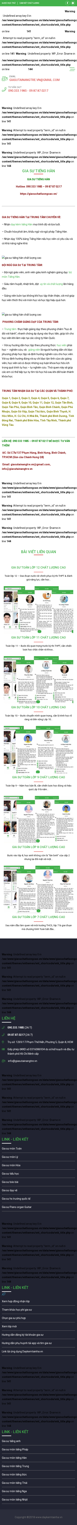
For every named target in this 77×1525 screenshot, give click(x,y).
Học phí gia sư (38, 1310)
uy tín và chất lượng (51, 284)
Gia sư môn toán (38, 1149)
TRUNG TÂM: (51, 321)
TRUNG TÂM (34, 265)
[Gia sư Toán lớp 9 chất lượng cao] (38, 749)
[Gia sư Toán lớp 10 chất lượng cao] (38, 679)
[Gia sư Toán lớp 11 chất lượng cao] (38, 609)
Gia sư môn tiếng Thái (38, 1484)
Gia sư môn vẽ (38, 1191)
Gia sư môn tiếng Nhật (38, 1500)
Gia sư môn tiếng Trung (38, 1467)
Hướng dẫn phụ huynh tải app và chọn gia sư (38, 1344)
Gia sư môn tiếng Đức (38, 1475)
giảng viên (34, 349)
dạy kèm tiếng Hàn (22, 224)
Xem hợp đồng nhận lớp (38, 1302)
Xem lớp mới (38, 1327)
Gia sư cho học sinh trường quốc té (38, 1199)
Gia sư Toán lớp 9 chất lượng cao (38, 777)
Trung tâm (10, 329)
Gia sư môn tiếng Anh (38, 1442)
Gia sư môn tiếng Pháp (38, 1450)
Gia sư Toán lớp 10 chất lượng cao (38, 707)
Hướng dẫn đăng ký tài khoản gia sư (38, 1336)
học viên (62, 345)
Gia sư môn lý (38, 1158)
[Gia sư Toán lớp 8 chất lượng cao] (38, 819)
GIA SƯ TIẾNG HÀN (13, 217)
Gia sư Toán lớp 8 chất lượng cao (38, 847)
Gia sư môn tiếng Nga (38, 1352)
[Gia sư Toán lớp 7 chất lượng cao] (38, 889)
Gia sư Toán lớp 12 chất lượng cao (38, 567)
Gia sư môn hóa (38, 1166)
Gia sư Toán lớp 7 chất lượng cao (38, 917)
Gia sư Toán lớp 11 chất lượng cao (38, 637)
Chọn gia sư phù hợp (38, 1319)
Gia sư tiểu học (38, 1174)
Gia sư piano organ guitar (38, 1208)
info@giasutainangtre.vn (22, 1060)
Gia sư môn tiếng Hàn (38, 1459)
